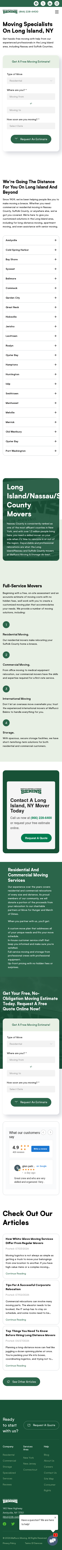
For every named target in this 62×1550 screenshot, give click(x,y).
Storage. (8, 732)
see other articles (24, 1381)
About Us (49, 1460)
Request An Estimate (33, 139)
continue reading (16, 1273)
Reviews (7, 1484)
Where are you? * (17, 89)
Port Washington (16, 450)
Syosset (10, 268)
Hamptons (12, 364)
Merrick (10, 422)
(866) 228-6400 (41, 817)
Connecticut (30, 1469)
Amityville (11, 240)
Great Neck (12, 307)
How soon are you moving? (23, 119)
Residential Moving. (16, 634)
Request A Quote (36, 838)
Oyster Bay (12, 355)
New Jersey (29, 1463)
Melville (10, 412)
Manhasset (12, 402)
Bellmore (11, 278)
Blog (46, 1454)
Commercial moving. (16, 664)
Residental (8, 1454)
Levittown (11, 335)
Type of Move (14, 74)
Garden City (13, 297)
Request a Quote (44, 1425)
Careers (48, 1466)
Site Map (49, 1478)
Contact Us (50, 1472)
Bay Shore (12, 259)
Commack (11, 287)
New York (28, 1457)
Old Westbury (14, 431)
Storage (7, 1466)
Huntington (12, 374)
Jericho (10, 326)
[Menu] (57, 12)
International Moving (17, 698)
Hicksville (11, 316)
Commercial (9, 1460)
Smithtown (12, 393)
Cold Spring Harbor (17, 249)
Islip (8, 383)
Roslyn (9, 345)
